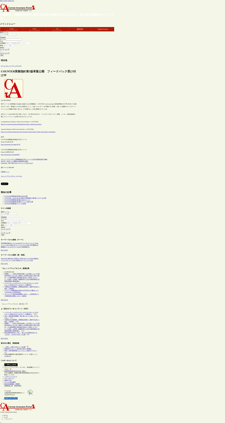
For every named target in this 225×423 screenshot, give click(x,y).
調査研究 (80, 29)
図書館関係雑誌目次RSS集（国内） (15, 371)
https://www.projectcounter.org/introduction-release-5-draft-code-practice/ (21, 124)
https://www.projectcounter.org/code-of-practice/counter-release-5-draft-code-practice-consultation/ (28, 132)
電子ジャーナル (28, 159)
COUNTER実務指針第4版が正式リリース (17, 200)
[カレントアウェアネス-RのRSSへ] (26, 304)
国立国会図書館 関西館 (12, 384)
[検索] (0, 36)
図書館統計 (19, 159)
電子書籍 (44, 159)
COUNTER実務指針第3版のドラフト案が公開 (18, 201)
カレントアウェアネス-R (8, 159)
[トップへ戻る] (0, 422)
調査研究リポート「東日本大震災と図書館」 (18, 349)
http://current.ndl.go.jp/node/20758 (10, 144)
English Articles (103, 29)
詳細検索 (3, 37)
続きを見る (4, 250)
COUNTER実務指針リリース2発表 (15, 203)
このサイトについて (10, 376)
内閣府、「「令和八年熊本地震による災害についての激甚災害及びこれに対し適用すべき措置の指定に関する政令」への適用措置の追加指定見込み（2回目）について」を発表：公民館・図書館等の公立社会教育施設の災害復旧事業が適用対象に (22, 277)
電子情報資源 (37, 159)
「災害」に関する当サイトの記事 (14, 347)
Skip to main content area (7, 0)
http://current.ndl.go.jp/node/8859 (10, 154)
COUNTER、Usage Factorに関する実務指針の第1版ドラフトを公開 (25, 198)
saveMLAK (7, 356)
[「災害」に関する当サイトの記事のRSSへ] (27, 347)
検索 (2, 55)
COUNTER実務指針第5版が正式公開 (15, 196)
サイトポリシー (9, 378)
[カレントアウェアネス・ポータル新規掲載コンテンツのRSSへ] (10, 369)
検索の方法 (7, 380)
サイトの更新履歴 (10, 382)
